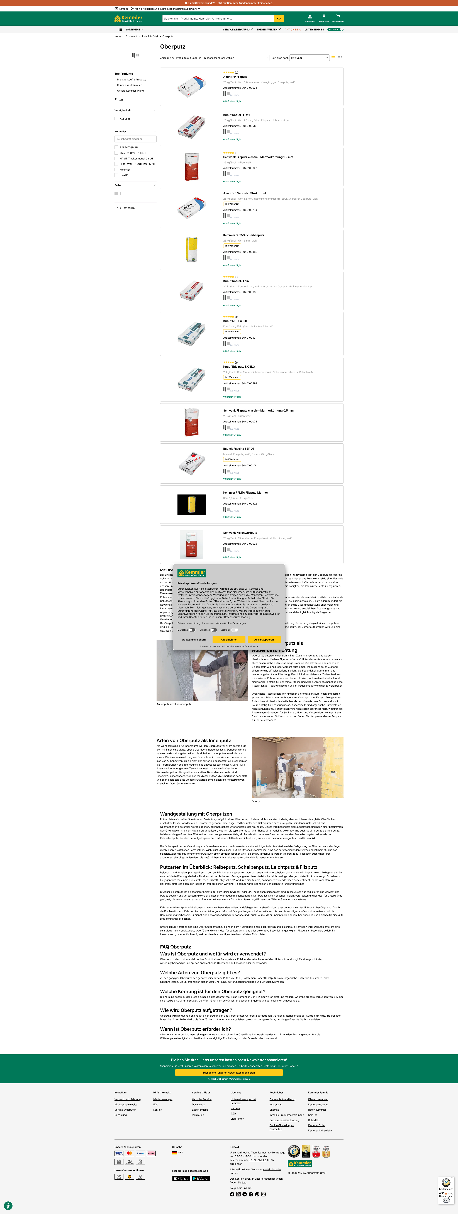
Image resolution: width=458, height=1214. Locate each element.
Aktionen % (293, 29)
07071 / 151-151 (257, 1160)
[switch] (446, 1200)
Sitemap (274, 1109)
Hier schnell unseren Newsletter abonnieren (229, 1072)
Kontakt (157, 1109)
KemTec (312, 1114)
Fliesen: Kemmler (318, 1099)
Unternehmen (314, 29)
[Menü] (452, 1178)
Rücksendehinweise (125, 1104)
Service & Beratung (236, 29)
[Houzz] (244, 1194)
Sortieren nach (280, 57)
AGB (233, 1113)
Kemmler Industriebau (320, 1130)
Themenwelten (267, 29)
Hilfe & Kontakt (162, 1092)
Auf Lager (125, 118)
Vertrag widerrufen (125, 1109)
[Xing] (251, 1194)
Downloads (198, 1104)
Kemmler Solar (316, 1125)
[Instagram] (263, 1194)
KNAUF (124, 175)
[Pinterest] (257, 1194)
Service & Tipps (201, 1092)
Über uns (236, 1092)
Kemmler (125, 169)
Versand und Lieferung (127, 1099)
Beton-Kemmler (317, 1109)
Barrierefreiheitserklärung (284, 1120)
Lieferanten (237, 1118)
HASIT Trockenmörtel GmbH (136, 158)
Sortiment (132, 29)
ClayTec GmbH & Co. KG (134, 152)
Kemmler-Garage (318, 1104)
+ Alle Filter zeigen (124, 207)
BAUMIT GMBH (129, 147)
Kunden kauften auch (129, 85)
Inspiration (198, 1114)
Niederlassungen (162, 1099)
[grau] (116, 193)
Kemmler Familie (318, 1092)
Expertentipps (200, 1109)
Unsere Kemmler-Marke (131, 90)
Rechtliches (277, 1092)
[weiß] (122, 193)
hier (244, 1182)
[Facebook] (232, 1194)
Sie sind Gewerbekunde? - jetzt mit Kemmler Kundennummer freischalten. (229, 2)
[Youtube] (238, 1194)
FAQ (155, 1104)
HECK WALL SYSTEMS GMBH (137, 164)
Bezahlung (120, 1114)
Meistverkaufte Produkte (131, 79)
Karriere (235, 1108)
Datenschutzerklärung (282, 1099)
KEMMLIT (314, 1120)
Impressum (276, 1104)
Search (279, 18)
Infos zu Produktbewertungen (287, 1114)
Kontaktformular (272, 1169)
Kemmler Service (201, 1099)
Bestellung (120, 1092)
